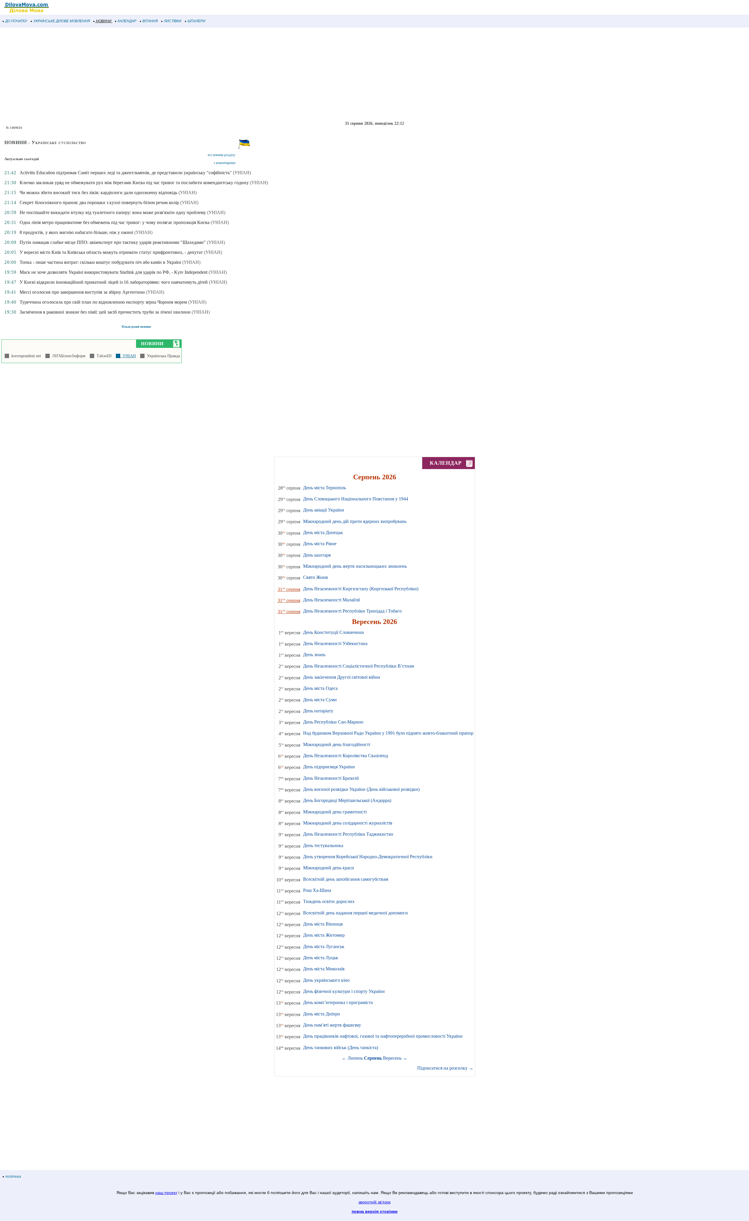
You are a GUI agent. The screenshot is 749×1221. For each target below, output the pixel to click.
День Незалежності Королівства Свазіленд (345, 755)
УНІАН (128, 356)
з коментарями (224, 163)
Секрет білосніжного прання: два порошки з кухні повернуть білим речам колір (99, 202)
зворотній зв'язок (374, 1202)
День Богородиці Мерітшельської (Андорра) (347, 800)
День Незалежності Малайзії (331, 599)
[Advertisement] (175, 74)
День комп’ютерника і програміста (338, 1002)
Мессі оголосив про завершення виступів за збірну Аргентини (82, 292)
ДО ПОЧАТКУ (16, 21)
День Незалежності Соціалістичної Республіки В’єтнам (358, 665)
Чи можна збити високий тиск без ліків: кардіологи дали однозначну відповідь (98, 192)
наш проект (166, 1192)
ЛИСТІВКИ (172, 21)
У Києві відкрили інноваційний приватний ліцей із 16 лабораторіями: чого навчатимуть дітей (114, 282)
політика (13, 1176)
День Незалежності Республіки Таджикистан (348, 834)
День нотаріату (318, 710)
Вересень (392, 1058)
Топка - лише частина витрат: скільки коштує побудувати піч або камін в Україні (100, 262)
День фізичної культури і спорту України (344, 991)
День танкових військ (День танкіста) (340, 1047)
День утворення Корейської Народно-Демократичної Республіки (367, 856)
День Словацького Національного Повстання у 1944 (355, 498)
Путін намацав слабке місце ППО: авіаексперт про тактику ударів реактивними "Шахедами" (113, 242)
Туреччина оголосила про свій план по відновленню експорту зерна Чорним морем (103, 302)
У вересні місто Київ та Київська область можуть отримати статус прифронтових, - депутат (111, 252)
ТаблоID (102, 356)
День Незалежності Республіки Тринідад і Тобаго (352, 610)
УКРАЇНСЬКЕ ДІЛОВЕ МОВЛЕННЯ (61, 21)
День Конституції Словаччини (333, 632)
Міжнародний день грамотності (335, 811)
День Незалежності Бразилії (331, 778)
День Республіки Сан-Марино (333, 721)
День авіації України (323, 509)
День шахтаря (317, 555)
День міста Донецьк (323, 532)
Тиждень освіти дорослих (329, 901)
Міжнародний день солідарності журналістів (347, 822)
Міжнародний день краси (328, 867)
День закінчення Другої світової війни (341, 677)
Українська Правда (162, 356)
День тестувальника (323, 845)
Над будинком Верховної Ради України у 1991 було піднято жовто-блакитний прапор (388, 733)
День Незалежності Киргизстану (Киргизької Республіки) (360, 588)
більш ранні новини (136, 326)
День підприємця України (329, 766)
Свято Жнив (315, 577)
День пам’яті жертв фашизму (332, 1024)
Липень (355, 1058)
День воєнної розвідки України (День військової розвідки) (361, 789)
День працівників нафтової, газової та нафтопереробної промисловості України (383, 1036)
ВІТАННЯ (150, 21)
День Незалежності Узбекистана (335, 643)
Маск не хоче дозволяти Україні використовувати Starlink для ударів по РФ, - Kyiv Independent (113, 272)
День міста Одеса (320, 688)
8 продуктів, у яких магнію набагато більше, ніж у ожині (76, 232)
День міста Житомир (324, 935)
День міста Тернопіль (324, 487)
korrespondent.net (25, 356)
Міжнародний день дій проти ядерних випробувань (354, 521)
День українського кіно (326, 980)
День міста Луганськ (323, 946)
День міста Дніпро (321, 1013)
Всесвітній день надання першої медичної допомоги (355, 912)
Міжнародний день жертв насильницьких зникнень (355, 566)
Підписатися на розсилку (445, 1068)
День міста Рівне (319, 543)
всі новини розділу (221, 155)
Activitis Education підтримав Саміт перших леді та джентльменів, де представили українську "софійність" (126, 172)
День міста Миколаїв (324, 968)
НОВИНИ (103, 21)
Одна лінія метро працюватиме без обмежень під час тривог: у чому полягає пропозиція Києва (114, 222)
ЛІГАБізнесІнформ (67, 356)
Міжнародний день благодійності (336, 744)
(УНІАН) (242, 172)
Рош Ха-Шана (317, 890)
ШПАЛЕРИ (196, 21)
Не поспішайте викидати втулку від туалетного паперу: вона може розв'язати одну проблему (113, 212)
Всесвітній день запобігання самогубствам (345, 879)
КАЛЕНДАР (127, 21)
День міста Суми (320, 699)
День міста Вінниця (323, 923)
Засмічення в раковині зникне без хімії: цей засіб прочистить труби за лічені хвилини (105, 311)
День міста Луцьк (320, 957)
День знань (314, 654)
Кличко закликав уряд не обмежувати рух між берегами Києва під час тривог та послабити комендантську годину (134, 182)
